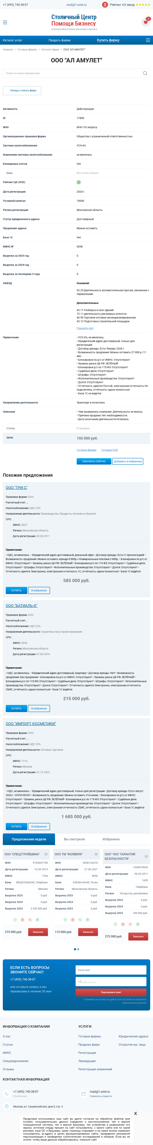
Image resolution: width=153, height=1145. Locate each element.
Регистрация (87, 1053)
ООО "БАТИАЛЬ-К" (21, 605)
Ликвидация (87, 1061)
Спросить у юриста (101, 1096)
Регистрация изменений (95, 1069)
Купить (16, 590)
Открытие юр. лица (132, 1044)
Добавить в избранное (128, 461)
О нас (6, 1036)
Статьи (8, 1044)
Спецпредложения (15, 1061)
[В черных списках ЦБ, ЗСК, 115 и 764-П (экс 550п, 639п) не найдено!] (79, 182)
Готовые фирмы (86, 449)
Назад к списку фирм (23, 90)
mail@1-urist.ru (77, 5)
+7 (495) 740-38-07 (15, 5)
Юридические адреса (133, 1036)
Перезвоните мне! (111, 992)
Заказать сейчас (94, 461)
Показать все (85, 328)
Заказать (38, 932)
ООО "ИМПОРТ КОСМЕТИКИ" (31, 723)
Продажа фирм (89, 1044)
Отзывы (8, 1069)
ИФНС (7, 1053)
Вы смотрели (74, 839)
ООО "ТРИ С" (16, 487)
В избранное (39, 590)
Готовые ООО (110, 449)
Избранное (111, 839)
